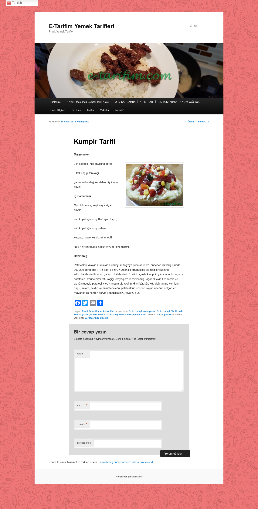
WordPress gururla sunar (129, 476)
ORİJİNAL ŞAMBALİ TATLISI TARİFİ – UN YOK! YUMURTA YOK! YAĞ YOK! (157, 102)
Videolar (104, 110)
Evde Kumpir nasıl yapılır (142, 311)
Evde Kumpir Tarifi (167, 311)
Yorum (80, 353)
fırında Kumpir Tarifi (100, 314)
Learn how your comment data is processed (126, 462)
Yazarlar (119, 110)
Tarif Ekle (75, 110)
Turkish (16, 2)
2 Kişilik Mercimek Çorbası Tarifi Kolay (88, 102)
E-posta (82, 424)
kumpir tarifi (139, 314)
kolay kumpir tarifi (122, 314)
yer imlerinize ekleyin (96, 317)
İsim (82, 405)
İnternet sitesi (83, 442)
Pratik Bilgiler (57, 110)
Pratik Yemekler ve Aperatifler (98, 311)
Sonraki (203, 121)
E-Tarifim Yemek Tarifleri (81, 26)
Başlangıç (55, 102)
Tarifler (90, 110)
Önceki (190, 121)
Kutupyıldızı (83, 121)
